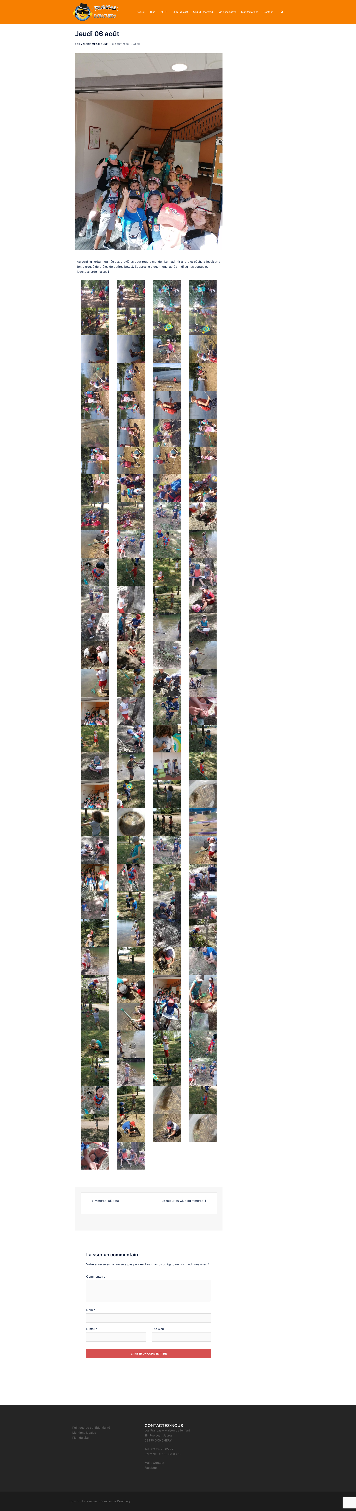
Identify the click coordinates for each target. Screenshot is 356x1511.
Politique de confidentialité (91, 1427)
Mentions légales (84, 1432)
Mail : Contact (154, 1462)
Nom (90, 1310)
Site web (158, 1329)
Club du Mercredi (203, 11)
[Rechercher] (282, 12)
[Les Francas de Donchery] (95, 12)
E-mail (92, 1329)
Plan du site (80, 1437)
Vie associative (227, 11)
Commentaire (97, 1276)
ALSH (164, 11)
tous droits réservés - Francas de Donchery (100, 1501)
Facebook (152, 1467)
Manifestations (249, 11)
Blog (152, 11)
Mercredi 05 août (107, 1201)
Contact (268, 11)
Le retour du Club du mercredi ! (184, 1201)
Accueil (141, 11)
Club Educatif (180, 11)
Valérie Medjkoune (94, 44)
